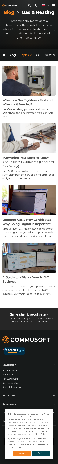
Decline (41, 453)
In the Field (8, 374)
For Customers (10, 378)
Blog (12, 55)
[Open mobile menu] (54, 5)
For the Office (9, 370)
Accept (22, 453)
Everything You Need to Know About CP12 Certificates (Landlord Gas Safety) (28, 162)
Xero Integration (10, 383)
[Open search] (37, 55)
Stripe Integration (11, 387)
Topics (24, 55)
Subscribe (50, 55)
